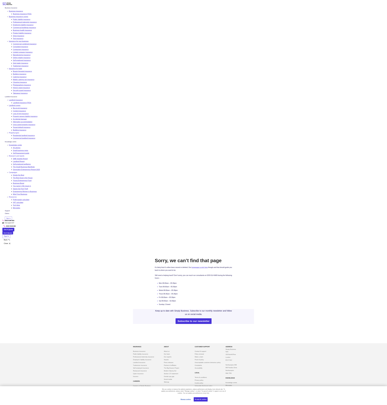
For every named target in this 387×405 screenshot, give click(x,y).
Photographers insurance (22, 85)
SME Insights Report (20, 159)
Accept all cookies (200, 399)
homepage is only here (199, 267)
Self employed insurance (22, 60)
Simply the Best (18, 175)
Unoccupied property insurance (24, 125)
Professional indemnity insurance (25, 22)
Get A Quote (8, 229)
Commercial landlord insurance (24, 138)
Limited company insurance (23, 52)
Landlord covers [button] (14, 105)
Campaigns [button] (13, 172)
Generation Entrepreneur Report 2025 (26, 170)
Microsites (16, 208)
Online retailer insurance (21, 58)
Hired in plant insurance (21, 88)
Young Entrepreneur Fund (22, 180)
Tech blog (16, 205)
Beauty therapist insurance (22, 71)
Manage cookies (186, 399)
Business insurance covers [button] (18, 17)
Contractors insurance (21, 49)
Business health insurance (22, 30)
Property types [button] (14, 133)
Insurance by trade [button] (15, 68)
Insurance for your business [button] (19, 41)
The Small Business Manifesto (24, 167)
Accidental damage (20, 119)
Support (7, 211)
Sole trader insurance (20, 63)
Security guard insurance (22, 90)
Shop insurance (18, 36)
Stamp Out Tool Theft (20, 189)
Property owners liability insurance (25, 116)
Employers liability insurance (23, 25)
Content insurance (19, 111)
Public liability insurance (21, 19)
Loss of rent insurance (21, 114)
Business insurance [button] (16, 11)
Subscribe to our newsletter (194, 321)
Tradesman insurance (20, 66)
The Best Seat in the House (23, 178)
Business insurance (11, 8)
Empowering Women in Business (25, 191)
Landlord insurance (11, 96)
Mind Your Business (20, 194)
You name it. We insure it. (22, 186)
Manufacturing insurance (22, 55)
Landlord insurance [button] (16, 100)
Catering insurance (20, 77)
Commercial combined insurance (24, 44)
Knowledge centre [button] (15, 145)
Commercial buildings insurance (24, 27)
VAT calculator (18, 202)
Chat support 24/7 (8, 223)
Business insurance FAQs (22, 14)
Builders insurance (19, 74)
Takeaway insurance (20, 93)
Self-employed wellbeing (22, 164)
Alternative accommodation (22, 122)
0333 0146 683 (8, 220)
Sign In (6, 236)
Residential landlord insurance (24, 135)
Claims (7, 213)
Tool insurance (18, 38)
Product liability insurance (22, 33)
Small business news (20, 150)
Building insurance (19, 130)
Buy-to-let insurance (20, 108)
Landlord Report (18, 161)
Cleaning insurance (20, 82)
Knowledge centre (10, 142)
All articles (16, 148)
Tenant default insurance (21, 127)
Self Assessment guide (21, 153)
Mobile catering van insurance (23, 79)
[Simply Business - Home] (7, 4)
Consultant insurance (20, 47)
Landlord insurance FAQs (22, 103)
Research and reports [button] (16, 156)
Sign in (8, 218)
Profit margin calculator (21, 200)
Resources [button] (13, 197)
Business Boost (18, 183)
